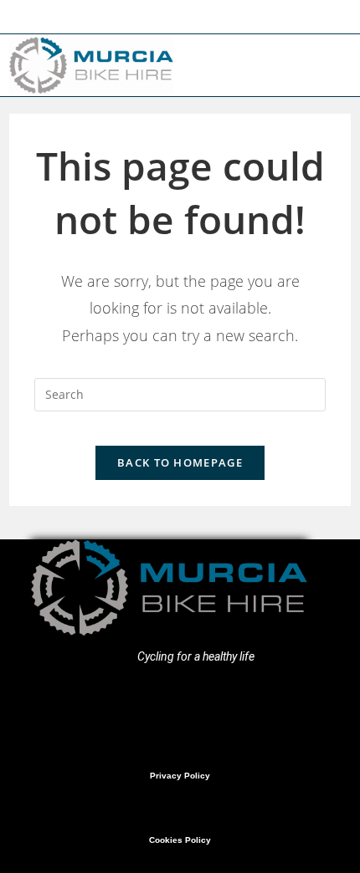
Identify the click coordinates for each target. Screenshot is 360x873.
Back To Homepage (180, 462)
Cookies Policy (180, 840)
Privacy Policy (180, 775)
